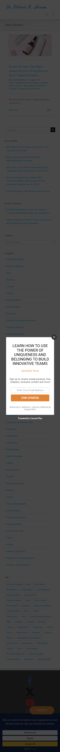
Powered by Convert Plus (30, 418)
